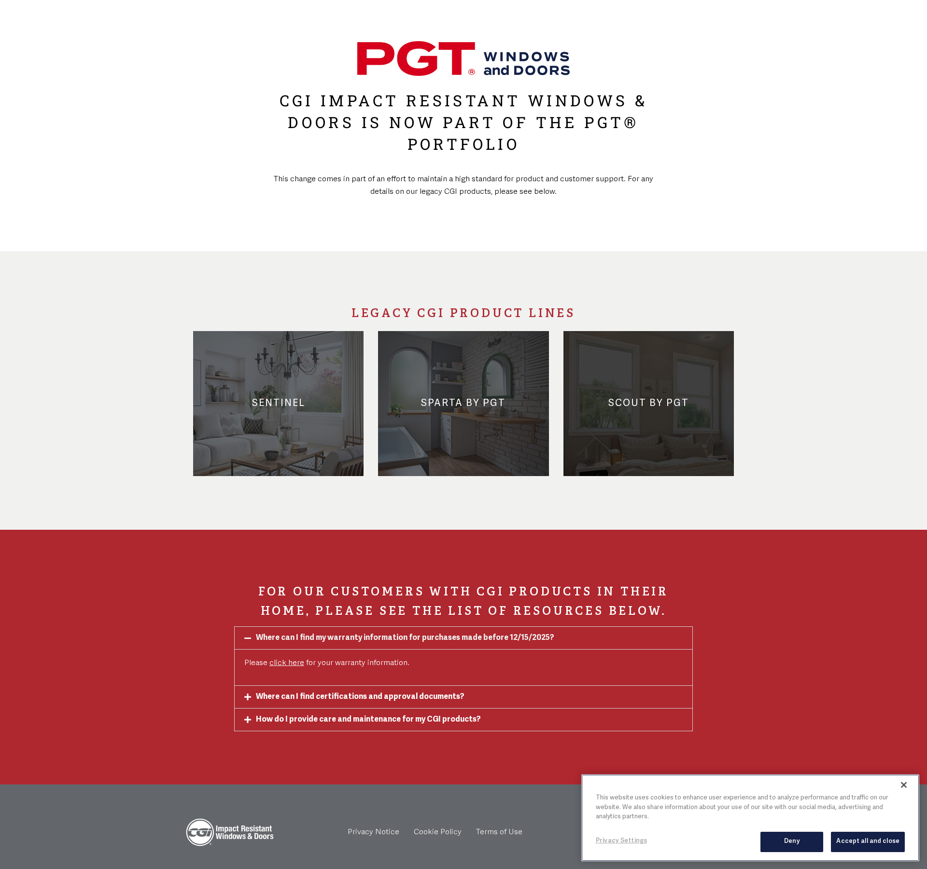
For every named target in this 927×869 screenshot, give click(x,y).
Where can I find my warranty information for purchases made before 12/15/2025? (405, 638)
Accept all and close (867, 841)
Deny (792, 841)
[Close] (903, 785)
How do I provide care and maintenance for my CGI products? (368, 719)
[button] (463, 638)
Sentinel (278, 403)
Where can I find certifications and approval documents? (360, 697)
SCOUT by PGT (648, 403)
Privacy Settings (621, 840)
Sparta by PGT (463, 403)
